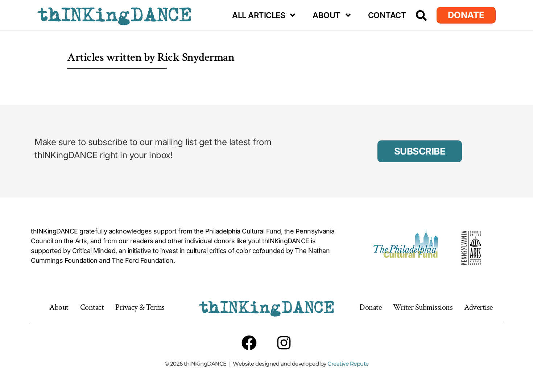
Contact (387, 15)
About (326, 15)
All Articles (258, 15)
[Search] (421, 15)
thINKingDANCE (114, 15)
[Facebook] (249, 343)
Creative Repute (348, 363)
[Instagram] (284, 343)
